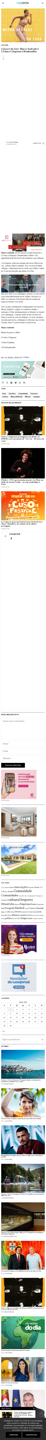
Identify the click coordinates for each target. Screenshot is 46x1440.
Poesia (2, 918)
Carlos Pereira (9, 1312)
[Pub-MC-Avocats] (23, 242)
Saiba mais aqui (31, 1435)
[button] (42, 1039)
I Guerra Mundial (36, 908)
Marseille (4, 915)
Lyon (39, 912)
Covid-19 (4, 900)
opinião (23, 915)
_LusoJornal (8, 1121)
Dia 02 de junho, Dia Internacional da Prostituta (15, 1350)
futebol (19, 908)
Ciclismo (4, 892)
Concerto (34, 394)
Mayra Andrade (16, 397)
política (8, 918)
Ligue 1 (3, 912)
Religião (24, 918)
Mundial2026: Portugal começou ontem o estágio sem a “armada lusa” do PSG (22, 1156)
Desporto (26, 900)
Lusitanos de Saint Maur (28, 912)
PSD (16, 918)
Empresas (25, 904)
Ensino (34, 904)
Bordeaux (31, 887)
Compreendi (13, 1435)
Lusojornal (14, 142)
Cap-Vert (12, 394)
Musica (28, 397)
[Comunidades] (23, 283)
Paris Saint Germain (37, 915)
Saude (30, 918)
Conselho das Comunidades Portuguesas (30, 896)
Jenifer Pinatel (9, 1084)
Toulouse (35, 918)
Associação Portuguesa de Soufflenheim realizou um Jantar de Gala (21, 1271)
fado (2, 908)
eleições (17, 904)
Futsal (26, 908)
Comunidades (9, 895)
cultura (5, 397)
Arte (4, 394)
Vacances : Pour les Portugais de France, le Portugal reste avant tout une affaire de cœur (22, 1195)
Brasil (37, 887)
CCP (40, 887)
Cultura (4, 45)
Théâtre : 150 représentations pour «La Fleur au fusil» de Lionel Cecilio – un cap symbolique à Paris (22, 482)
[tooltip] (2, 382)
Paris (29, 915)
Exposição (40, 904)
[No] (43, 1429)
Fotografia (10, 908)
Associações (20, 887)
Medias (9, 915)
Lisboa (13, 912)
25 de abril (4, 887)
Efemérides (7, 904)
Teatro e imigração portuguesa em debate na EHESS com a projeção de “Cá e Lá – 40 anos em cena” (22, 439)
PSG (18, 918)
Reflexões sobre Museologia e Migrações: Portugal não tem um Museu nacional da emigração (22, 1233)
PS (13, 918)
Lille (8, 912)
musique (36, 397)
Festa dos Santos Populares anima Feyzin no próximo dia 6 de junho (21, 1118)
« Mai (3, 1031)
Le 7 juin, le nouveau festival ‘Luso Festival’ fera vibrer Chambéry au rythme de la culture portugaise (21, 524)
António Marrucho (10, 1236)
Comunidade (23, 394)
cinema (10, 892)
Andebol (11, 887)
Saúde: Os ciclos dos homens (9, 1383)
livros (18, 912)
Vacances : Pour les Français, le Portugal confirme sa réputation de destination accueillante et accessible (21, 1080)
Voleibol (40, 918)
